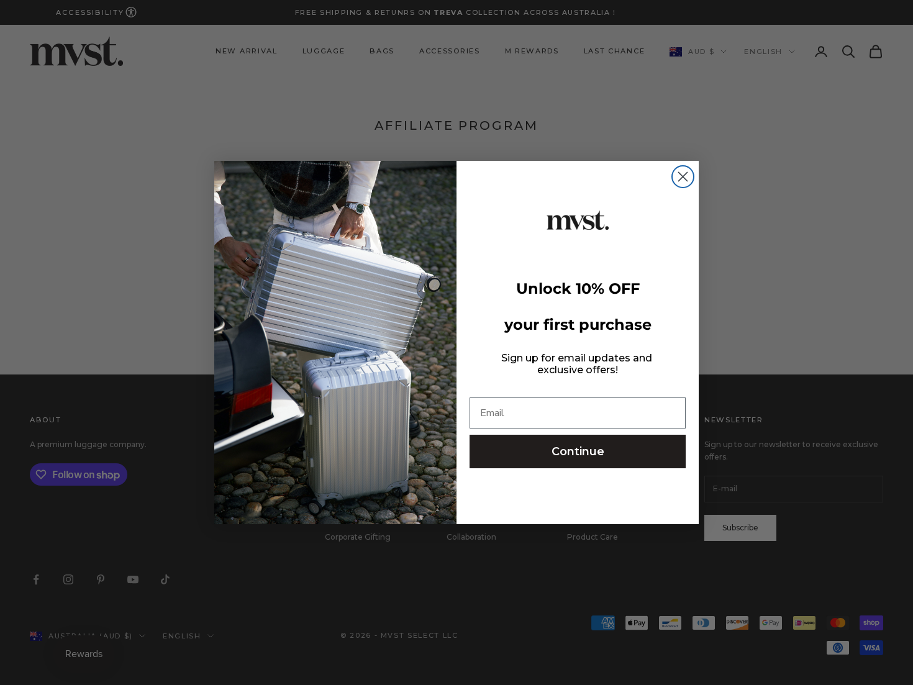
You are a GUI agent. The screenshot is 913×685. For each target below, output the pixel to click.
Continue (578, 451)
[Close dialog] (683, 177)
